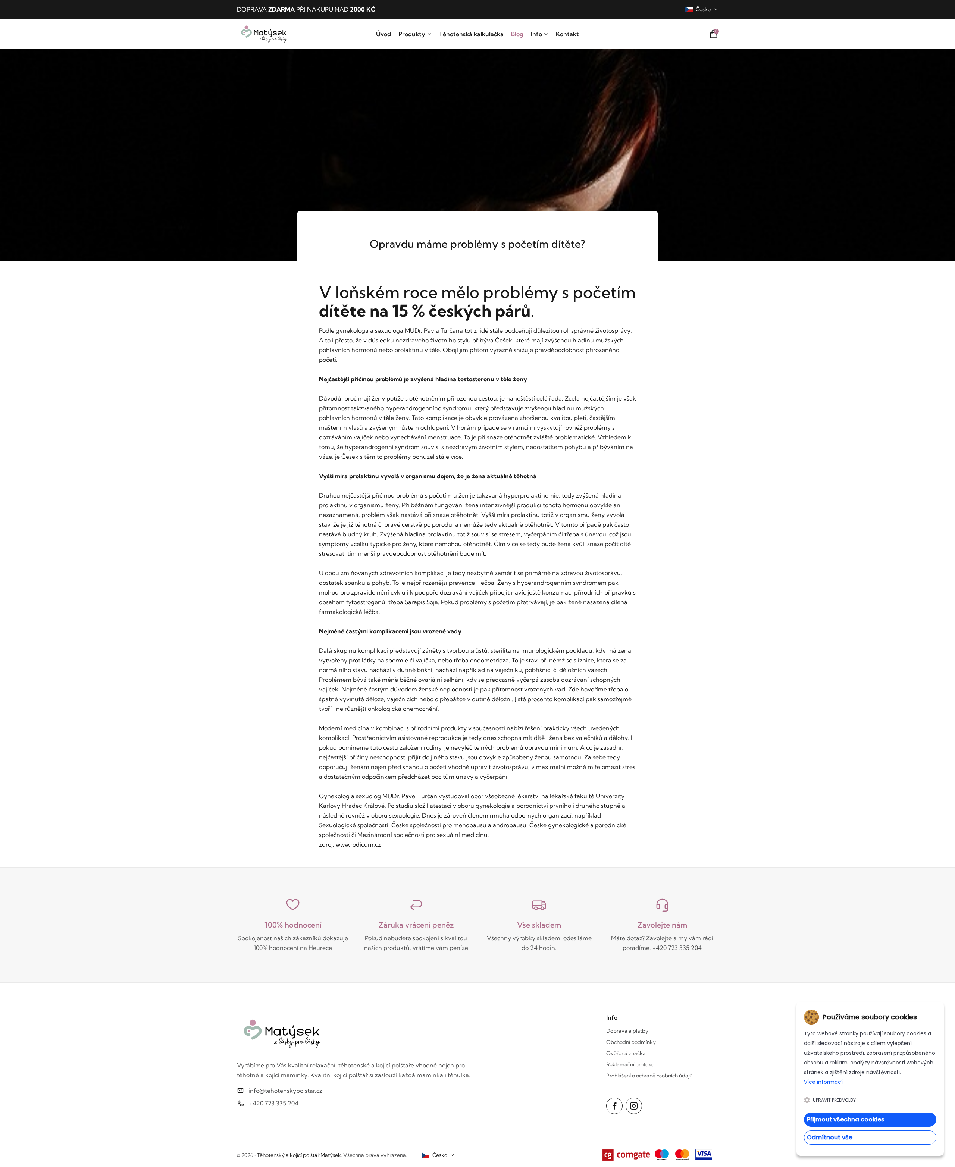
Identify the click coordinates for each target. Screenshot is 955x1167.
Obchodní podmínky (631, 1042)
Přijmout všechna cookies (845, 1119)
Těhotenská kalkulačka (471, 34)
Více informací (823, 1082)
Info (536, 34)
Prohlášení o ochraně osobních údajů (649, 1075)
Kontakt (567, 34)
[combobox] (701, 9)
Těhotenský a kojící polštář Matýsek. (299, 1155)
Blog (517, 34)
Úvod (383, 34)
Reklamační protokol (630, 1064)
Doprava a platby (627, 1031)
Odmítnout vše (829, 1137)
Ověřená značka (626, 1053)
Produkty (411, 34)
